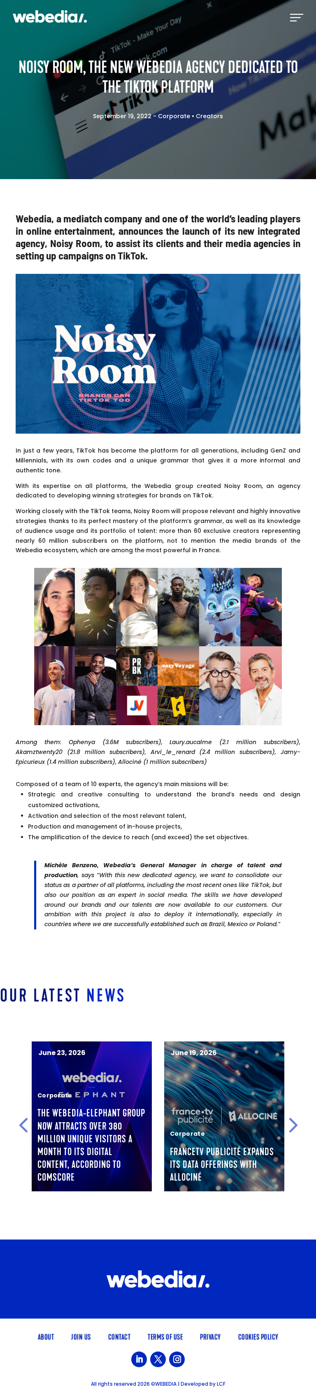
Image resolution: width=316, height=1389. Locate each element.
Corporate (174, 116)
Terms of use (165, 1336)
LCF (221, 1383)
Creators (209, 116)
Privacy (210, 1336)
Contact (119, 1336)
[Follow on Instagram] (177, 1359)
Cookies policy (258, 1336)
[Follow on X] (158, 1359)
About (46, 1336)
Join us (81, 1336)
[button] (23, 1125)
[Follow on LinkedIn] (139, 1359)
